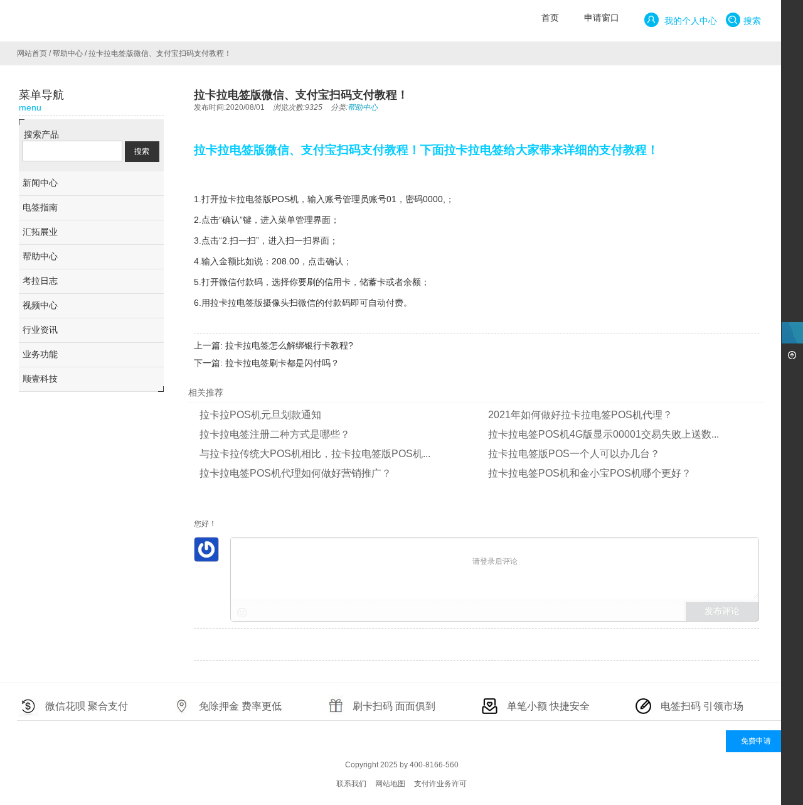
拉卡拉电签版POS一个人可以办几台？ (574, 453)
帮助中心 (68, 53)
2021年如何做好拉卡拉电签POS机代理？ (580, 414)
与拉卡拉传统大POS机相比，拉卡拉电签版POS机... (314, 453)
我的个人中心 (689, 21)
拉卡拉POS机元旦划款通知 (260, 414)
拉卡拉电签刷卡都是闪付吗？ (282, 363)
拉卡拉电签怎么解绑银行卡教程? (289, 345)
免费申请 (756, 741)
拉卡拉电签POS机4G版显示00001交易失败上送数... (603, 434)
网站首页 (32, 53)
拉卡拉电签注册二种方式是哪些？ (274, 434)
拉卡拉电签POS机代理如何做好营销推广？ (295, 473)
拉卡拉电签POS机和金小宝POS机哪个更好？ (589, 473)
